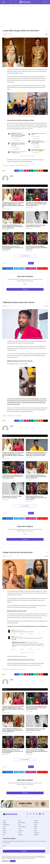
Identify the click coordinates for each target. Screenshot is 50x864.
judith (4, 34)
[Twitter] (3, 76)
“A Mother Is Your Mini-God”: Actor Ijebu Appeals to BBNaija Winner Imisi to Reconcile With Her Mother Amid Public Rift (13, 205)
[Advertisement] (25, 18)
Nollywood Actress (25, 165)
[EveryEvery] (25, 2)
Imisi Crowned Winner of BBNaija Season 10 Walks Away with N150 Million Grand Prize (36, 248)
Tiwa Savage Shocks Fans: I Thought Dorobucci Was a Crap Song (35, 226)
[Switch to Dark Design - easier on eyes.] (46, 2)
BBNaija (46, 34)
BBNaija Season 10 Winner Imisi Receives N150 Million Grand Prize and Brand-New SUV (12, 248)
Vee (42, 591)
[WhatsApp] (3, 84)
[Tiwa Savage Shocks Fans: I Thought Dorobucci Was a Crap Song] (37, 217)
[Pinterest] (3, 79)
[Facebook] (3, 73)
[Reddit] (3, 81)
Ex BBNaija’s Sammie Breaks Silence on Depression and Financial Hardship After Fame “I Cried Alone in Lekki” (36, 454)
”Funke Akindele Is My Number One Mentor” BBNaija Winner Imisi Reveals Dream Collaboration (12, 227)
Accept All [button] (13, 861)
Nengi (24, 85)
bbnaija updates (11, 415)
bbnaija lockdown (13, 669)
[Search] (44, 2)
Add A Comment (25, 505)
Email (25, 284)
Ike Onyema (21, 363)
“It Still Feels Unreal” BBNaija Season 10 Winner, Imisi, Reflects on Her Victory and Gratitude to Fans (36, 204)
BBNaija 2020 (12, 165)
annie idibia (5, 165)
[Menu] (4, 2)
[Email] (3, 87)
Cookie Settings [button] (5, 861)
